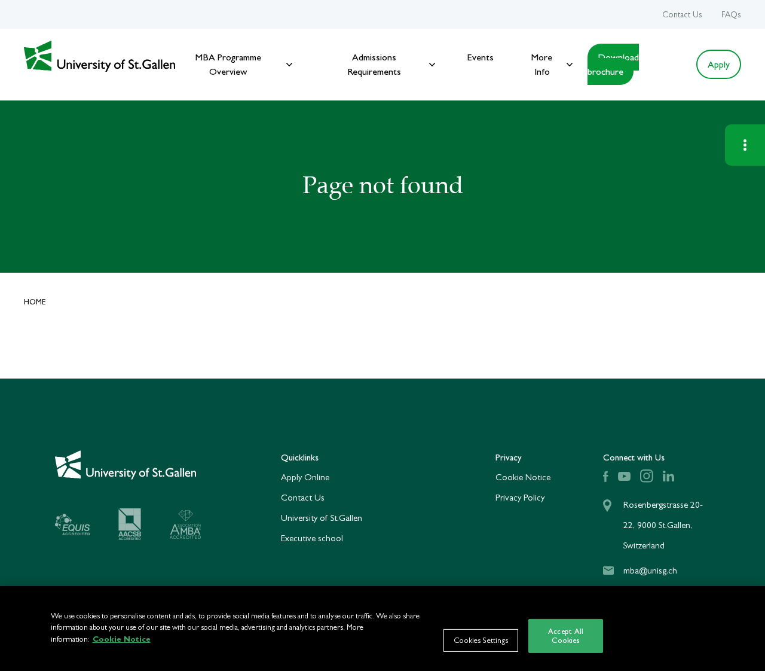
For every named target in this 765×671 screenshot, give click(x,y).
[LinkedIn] (668, 476)
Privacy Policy (519, 497)
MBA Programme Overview (228, 64)
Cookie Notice (522, 477)
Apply (719, 64)
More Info (541, 64)
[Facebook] (605, 476)
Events (480, 57)
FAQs (731, 14)
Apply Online (305, 477)
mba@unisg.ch (650, 570)
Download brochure (613, 64)
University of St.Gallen (321, 518)
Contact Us (682, 14)
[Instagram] (646, 476)
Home (35, 301)
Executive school (312, 538)
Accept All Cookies (565, 636)
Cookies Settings (481, 640)
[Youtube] (624, 476)
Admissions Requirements (374, 64)
